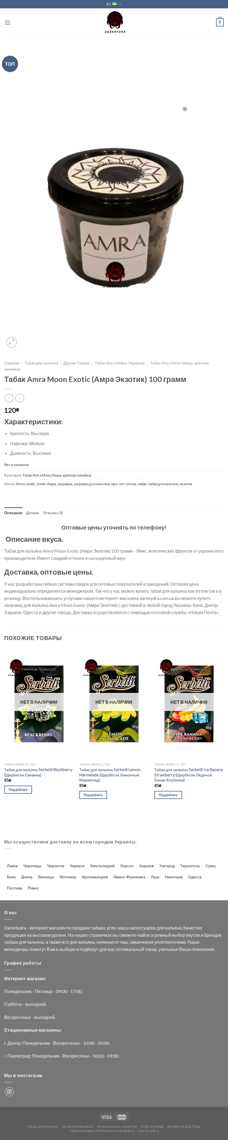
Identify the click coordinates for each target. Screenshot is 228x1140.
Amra (20, 484)
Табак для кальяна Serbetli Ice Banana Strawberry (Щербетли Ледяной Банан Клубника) (188, 774)
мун (114, 484)
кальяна (173, 927)
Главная (11, 363)
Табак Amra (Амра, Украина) (120, 363)
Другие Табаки (76, 363)
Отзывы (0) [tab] (53, 513)
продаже (81, 927)
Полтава (14, 888)
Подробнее (18, 789)
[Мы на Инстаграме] (9, 1091)
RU (108, 4)
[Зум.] (11, 342)
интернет (38, 927)
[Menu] (7, 22)
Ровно (33, 888)
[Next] (223, 729)
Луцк (155, 876)
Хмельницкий (102, 865)
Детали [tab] (32, 513)
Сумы (210, 865)
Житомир (68, 876)
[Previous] (4, 729)
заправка (64, 484)
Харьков (146, 865)
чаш (121, 927)
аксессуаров (143, 927)
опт (122, 484)
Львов (12, 865)
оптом (131, 484)
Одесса (195, 876)
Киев (11, 876)
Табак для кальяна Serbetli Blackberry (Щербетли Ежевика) (38, 772)
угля (111, 927)
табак (142, 484)
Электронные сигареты (117, 1126)
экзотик (186, 484)
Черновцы (32, 865)
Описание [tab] (13, 513)
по (68, 927)
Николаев (173, 876)
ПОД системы (152, 1126)
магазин (57, 927)
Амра (51, 484)
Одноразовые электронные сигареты (102, 1131)
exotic (30, 484)
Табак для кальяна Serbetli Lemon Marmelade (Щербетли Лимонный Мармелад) (109, 774)
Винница (46, 876)
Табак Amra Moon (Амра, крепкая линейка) (57, 475)
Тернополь (190, 865)
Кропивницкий (95, 876)
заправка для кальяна (92, 484)
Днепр (27, 876)
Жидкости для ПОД (183, 1126)
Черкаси (77, 865)
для (160, 927)
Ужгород (167, 865)
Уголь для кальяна (77, 1126)
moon (41, 484)
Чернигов (55, 865)
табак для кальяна (163, 484)
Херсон (126, 865)
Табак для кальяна (41, 363)
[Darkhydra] (114, 22)
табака (98, 927)
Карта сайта (148, 1131)
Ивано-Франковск (129, 876)
